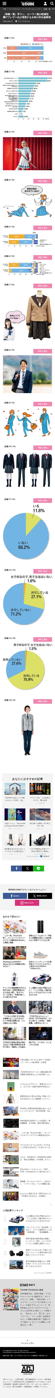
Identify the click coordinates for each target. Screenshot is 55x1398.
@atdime (16, 896)
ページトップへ (27, 1343)
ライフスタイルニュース (31, 9)
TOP (4, 9)
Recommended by (33, 856)
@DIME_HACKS (42, 896)
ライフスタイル (14, 9)
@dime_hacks (29, 903)
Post (27, 868)
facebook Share (16, 868)
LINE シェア (38, 868)
